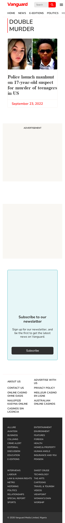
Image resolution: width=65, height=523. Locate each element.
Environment (41, 431)
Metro (11, 482)
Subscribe (32, 351)
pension (38, 459)
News (22, 13)
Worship (39, 502)
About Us (14, 381)
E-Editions (36, 13)
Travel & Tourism (44, 486)
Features (39, 435)
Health (38, 443)
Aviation (12, 431)
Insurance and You (45, 455)
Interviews (13, 470)
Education (13, 455)
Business (12, 435)
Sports (11, 502)
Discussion (13, 451)
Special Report (16, 498)
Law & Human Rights (19, 478)
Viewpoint (40, 494)
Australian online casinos (44, 402)
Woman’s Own (42, 498)
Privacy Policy (44, 388)
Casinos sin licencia (15, 410)
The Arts (39, 478)
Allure (11, 427)
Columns (12, 439)
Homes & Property (44, 447)
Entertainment (43, 427)
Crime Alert (14, 443)
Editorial (12, 447)
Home (11, 13)
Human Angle (42, 451)
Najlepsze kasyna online (17, 402)
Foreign (38, 439)
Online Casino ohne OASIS (17, 394)
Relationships (15, 494)
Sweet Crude (41, 470)
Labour (11, 474)
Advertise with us (45, 381)
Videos (38, 490)
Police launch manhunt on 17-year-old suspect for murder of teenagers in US (32, 84)
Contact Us (15, 388)
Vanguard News (17, 5)
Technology (41, 474)
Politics (52, 13)
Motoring (13, 486)
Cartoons (40, 482)
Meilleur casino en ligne (45, 394)
